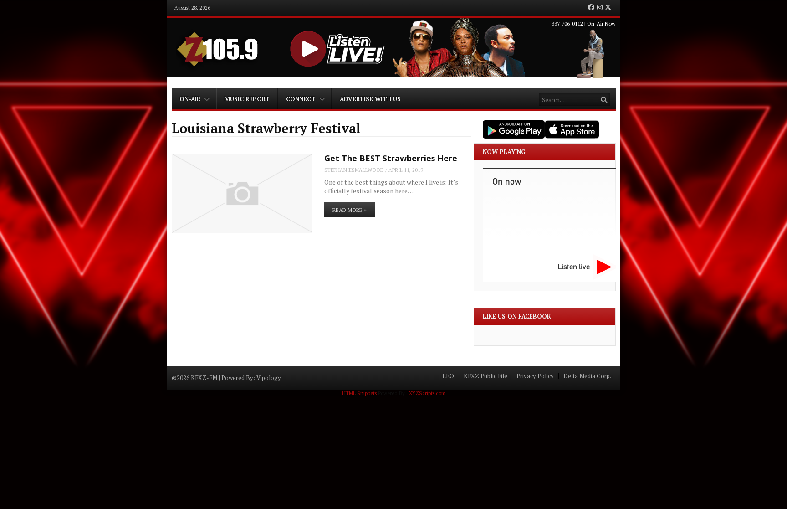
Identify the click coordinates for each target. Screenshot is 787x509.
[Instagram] (600, 8)
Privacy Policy (535, 376)
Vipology (268, 378)
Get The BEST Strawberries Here (390, 158)
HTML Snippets (359, 393)
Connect (301, 99)
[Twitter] (608, 8)
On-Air (189, 99)
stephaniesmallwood (354, 170)
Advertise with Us (370, 99)
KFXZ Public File (485, 376)
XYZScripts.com (427, 393)
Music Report (247, 99)
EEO (448, 376)
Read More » (349, 209)
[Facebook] (591, 8)
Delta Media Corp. (587, 376)
